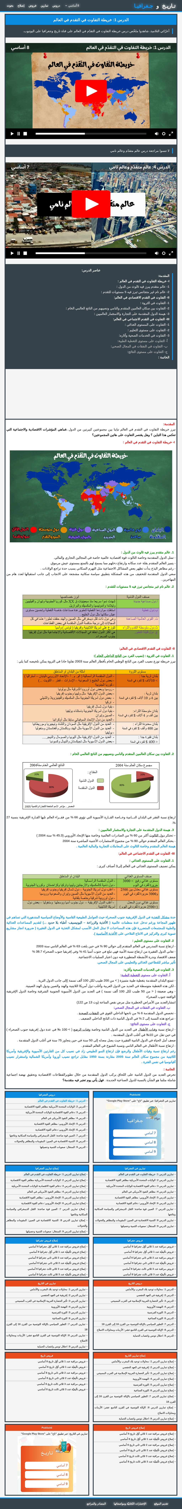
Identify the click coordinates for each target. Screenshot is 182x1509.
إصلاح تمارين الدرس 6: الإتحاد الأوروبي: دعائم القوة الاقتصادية (53, 1203)
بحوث (10, 5)
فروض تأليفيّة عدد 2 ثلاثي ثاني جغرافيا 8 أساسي (149, 1263)
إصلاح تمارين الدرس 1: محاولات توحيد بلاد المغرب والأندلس (143, 1361)
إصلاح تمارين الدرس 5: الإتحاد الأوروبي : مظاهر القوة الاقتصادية (52, 1197)
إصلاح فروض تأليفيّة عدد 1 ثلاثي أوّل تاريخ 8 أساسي (147, 1439)
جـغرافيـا (143, 6)
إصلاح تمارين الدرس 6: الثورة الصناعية (154, 1390)
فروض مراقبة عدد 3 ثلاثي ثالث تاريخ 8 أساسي (61, 1384)
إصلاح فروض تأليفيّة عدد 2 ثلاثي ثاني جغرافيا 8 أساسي (57, 1263)
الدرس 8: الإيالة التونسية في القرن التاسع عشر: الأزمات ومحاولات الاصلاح (135, 1329)
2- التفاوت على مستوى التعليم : (148, 330)
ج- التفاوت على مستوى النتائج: (147, 352)
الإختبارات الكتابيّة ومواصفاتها (130, 1503)
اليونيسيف (75, 922)
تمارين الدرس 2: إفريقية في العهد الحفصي (63, 1295)
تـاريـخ (169, 6)
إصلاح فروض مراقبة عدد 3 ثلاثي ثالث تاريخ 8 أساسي (146, 1456)
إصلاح (21, 5)
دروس (56, 5)
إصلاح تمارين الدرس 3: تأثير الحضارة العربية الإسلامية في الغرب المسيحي (135, 1373)
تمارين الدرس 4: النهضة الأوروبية (68, 1306)
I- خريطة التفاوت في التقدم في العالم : (143, 281)
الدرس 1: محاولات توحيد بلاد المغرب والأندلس (150, 1289)
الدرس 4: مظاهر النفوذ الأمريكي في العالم (63, 1118)
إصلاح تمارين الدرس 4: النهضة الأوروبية (153, 1378)
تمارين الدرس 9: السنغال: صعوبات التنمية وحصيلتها (147, 1226)
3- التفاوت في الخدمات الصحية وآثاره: (144, 335)
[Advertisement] (90, 394)
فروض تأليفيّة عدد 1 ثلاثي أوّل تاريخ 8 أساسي (62, 1367)
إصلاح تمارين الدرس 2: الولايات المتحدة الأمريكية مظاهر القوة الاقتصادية (47, 1180)
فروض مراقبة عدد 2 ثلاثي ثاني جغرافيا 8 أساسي (148, 1257)
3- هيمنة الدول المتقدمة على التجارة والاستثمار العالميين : (131, 314)
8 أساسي (71, 6)
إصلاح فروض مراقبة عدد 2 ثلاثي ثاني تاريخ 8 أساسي (146, 1444)
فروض (32, 5)
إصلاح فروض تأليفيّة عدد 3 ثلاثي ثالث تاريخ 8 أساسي (146, 1461)
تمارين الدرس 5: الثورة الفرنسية (68, 1312)
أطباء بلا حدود (57, 922)
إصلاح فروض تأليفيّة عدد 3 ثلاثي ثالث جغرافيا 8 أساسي (56, 1274)
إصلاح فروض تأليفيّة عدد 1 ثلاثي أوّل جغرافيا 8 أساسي (57, 1251)
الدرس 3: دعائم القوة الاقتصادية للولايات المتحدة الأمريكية (55, 1112)
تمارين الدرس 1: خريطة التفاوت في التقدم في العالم (146, 1174)
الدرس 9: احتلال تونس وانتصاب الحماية (153, 1335)
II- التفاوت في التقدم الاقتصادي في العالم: (141, 297)
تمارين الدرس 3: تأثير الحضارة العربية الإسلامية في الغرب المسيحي (50, 1300)
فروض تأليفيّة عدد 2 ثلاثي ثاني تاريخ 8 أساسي (61, 1378)
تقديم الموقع (161, 1503)
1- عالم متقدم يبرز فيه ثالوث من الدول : (142, 286)
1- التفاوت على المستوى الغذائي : (147, 324)
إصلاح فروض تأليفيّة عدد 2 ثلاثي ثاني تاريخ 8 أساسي (147, 1450)
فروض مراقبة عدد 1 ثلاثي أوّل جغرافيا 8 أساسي (148, 1246)
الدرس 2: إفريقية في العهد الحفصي (155, 1295)
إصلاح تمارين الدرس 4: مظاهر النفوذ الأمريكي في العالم (56, 1191)
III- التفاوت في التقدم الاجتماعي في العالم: (141, 319)
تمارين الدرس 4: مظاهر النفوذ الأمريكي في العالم (148, 1191)
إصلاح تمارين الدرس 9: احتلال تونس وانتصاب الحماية (146, 1418)
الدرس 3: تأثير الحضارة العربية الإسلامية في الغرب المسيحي (142, 1300)
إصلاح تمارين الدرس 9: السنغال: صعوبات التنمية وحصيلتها (55, 1231)
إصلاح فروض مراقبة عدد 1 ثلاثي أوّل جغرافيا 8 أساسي (57, 1246)
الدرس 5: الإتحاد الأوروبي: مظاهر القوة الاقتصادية (59, 1123)
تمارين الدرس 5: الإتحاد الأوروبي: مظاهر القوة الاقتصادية (144, 1197)
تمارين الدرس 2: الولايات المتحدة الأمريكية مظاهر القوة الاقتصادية (139, 1180)
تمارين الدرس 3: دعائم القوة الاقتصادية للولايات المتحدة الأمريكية (140, 1186)
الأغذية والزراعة (97, 922)
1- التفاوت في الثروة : (154, 303)
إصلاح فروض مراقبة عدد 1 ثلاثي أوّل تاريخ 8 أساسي (146, 1433)
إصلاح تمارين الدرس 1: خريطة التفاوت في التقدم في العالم (54, 1174)
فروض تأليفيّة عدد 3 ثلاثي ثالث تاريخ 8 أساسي (61, 1389)
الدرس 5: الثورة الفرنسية (160, 1312)
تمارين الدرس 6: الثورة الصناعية (68, 1318)
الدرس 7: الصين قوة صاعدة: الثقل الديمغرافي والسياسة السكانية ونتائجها (47, 1135)
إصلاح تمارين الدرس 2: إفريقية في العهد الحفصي (148, 1367)
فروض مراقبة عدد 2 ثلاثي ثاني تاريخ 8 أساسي (61, 1372)
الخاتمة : (163, 357)
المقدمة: (163, 276)
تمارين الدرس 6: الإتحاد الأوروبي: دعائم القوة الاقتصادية (145, 1203)
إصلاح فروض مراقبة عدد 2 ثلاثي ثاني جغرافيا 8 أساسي (56, 1257)
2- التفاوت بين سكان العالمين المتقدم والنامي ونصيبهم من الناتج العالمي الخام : (117, 308)
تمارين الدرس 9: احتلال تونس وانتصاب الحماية (61, 1346)
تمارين (44, 5)
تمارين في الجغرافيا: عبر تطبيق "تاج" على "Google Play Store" (141, 1100)
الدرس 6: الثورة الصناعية (161, 1318)
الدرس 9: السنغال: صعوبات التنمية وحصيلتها (62, 1147)
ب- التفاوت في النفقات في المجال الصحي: (139, 346)
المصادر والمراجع (96, 1503)
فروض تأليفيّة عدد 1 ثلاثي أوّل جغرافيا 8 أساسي (149, 1251)
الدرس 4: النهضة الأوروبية (160, 1306)
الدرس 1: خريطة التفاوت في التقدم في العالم (61, 1100)
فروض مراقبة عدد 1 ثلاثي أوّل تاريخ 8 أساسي (61, 1361)
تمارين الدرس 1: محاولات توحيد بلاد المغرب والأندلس (57, 1289)
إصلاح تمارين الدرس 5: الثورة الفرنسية (153, 1384)
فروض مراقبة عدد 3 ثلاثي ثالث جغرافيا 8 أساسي (148, 1268)
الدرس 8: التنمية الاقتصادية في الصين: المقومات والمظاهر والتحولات (49, 1141)
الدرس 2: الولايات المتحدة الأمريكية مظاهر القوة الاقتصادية (55, 1106)
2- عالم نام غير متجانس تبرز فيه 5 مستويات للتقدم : (135, 292)
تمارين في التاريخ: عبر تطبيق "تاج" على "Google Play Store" (54, 1433)
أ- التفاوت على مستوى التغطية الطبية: (142, 341)
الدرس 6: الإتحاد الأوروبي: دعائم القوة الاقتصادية (60, 1129)
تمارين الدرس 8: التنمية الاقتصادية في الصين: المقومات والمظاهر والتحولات (134, 1220)
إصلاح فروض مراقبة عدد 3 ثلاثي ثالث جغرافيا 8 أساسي (56, 1268)
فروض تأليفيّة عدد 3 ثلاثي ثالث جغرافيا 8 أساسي (148, 1274)
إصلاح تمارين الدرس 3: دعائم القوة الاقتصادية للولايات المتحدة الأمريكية (48, 1186)
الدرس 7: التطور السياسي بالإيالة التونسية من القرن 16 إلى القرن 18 (138, 1324)
